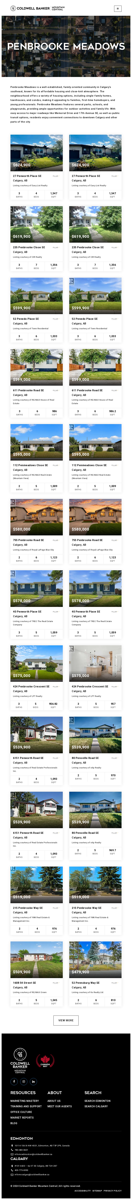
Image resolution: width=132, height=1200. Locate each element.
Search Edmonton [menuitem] (98, 1100)
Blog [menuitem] (13, 1123)
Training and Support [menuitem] (26, 1106)
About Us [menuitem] (54, 1100)
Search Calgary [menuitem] (96, 1106)
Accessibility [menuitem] (83, 1191)
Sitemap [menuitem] (97, 1191)
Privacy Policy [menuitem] (113, 1191)
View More (66, 1020)
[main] (66, 525)
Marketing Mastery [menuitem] (24, 1100)
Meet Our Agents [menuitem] (59, 1106)
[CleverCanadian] (45, 1060)
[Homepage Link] (37, 8)
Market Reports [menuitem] (22, 1117)
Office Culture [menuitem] (21, 1112)
